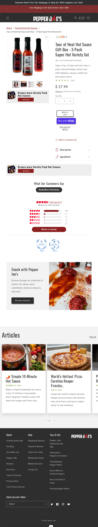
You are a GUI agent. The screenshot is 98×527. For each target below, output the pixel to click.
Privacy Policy (12, 481)
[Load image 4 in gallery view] (39, 84)
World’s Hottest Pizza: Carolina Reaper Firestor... (67, 381)
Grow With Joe (12, 452)
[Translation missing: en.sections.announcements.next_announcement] (90, 9)
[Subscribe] (46, 504)
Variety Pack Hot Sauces (26, 28)
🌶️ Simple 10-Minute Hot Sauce (21, 378)
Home (9, 28)
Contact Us (33, 470)
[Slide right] (46, 84)
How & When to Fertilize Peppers (57, 472)
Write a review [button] (49, 229)
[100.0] (41, 244)
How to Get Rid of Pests (57, 481)
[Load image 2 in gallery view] (23, 84)
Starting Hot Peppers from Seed (58, 454)
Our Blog (10, 446)
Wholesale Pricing (36, 458)
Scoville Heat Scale (14, 441)
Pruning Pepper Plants (59, 489)
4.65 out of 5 (55, 202)
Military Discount (35, 464)
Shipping (58, 91)
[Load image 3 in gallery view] (31, 84)
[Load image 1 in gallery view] (16, 84)
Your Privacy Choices (15, 487)
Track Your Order (35, 452)
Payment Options (35, 446)
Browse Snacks (22, 300)
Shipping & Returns (36, 441)
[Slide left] (9, 84)
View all (92, 337)
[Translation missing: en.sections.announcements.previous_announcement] (7, 9)
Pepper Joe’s (52, 520)
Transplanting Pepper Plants (56, 463)
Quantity (58, 96)
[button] (7, 18)
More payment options (65, 128)
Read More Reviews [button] (49, 190)
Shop (26, 99)
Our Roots (10, 470)
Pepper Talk (11, 458)
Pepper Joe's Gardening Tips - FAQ (57, 443)
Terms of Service (13, 475)
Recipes (9, 464)
